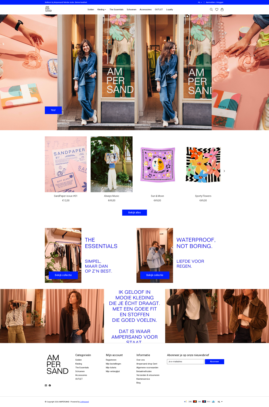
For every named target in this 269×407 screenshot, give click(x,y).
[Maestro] (204, 401)
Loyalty (169, 9)
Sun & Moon (157, 196)
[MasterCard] (195, 401)
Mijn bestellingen (113, 364)
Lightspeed (84, 402)
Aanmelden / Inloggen (214, 2)
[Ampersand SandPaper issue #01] (66, 164)
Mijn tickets (111, 367)
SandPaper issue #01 (66, 196)
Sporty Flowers (203, 196)
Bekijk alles (134, 212)
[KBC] (213, 401)
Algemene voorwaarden (147, 367)
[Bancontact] (185, 401)
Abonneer (214, 361)
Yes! (53, 110)
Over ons (140, 360)
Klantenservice (143, 379)
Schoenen (131, 9)
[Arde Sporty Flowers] (203, 164)
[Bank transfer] (190, 401)
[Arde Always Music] (112, 164)
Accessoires (146, 9)
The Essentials (116, 9)
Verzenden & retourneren (147, 375)
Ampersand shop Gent (146, 364)
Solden (91, 9)
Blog (138, 382)
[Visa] (199, 401)
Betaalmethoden (144, 371)
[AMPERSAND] (49, 9)
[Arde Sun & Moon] (157, 164)
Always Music (111, 196)
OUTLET (159, 9)
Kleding (78, 364)
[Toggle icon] (211, 9)
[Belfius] (208, 401)
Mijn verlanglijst (113, 371)
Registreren (111, 360)
